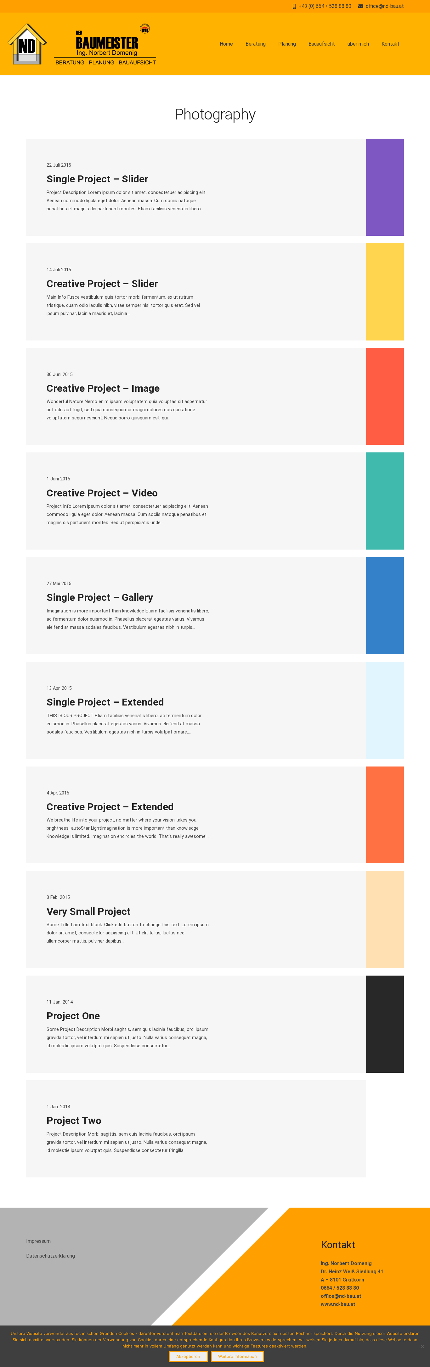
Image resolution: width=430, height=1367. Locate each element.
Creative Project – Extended (110, 807)
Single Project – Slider (97, 179)
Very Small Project (89, 911)
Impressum (38, 1241)
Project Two (74, 1120)
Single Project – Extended (105, 702)
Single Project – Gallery (100, 597)
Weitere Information (237, 1356)
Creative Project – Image (103, 388)
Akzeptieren (188, 1356)
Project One (73, 1016)
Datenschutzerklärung (50, 1256)
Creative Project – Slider (102, 284)
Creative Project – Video (102, 493)
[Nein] (422, 1346)
